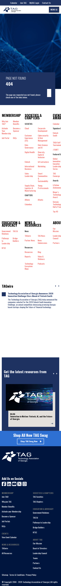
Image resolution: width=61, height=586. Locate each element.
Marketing (41, 166)
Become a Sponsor (16, 129)
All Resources (7, 553)
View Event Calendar (9, 537)
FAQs (15, 138)
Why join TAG (6, 501)
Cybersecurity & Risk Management (43, 138)
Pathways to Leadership (41, 522)
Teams (35, 558)
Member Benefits (16, 122)
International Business (29, 167)
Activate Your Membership (6, 131)
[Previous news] (55, 286)
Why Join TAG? (5, 122)
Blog (39, 252)
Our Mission (37, 543)
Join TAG (23, 2)
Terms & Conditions (17, 574)
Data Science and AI (43, 146)
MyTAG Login (34, 2)
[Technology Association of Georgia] (12, 9)
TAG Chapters (38, 501)
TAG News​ (41, 236)
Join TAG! (5, 496)
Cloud (27, 128)
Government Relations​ (6, 232)
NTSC (35, 532)
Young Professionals (43, 187)
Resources (29, 252)
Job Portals (6, 521)
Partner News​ (30, 240)
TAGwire (28, 236)
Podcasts (41, 263)
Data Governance (29, 146)
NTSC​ (4, 248)
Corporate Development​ (42, 129)
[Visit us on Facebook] (4, 483)
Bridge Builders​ (16, 239)
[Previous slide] (53, 374)
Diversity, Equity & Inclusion (41, 155)
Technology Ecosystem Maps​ (29, 266)
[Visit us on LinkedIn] (9, 483)
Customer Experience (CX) (29, 138)
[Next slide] (56, 374)
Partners (36, 563)
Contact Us (46, 2)
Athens (27, 200)
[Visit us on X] (20, 483)
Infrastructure (43, 162)
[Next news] (58, 286)
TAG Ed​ (15, 231)
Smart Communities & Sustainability (43, 177)
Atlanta (40, 200)
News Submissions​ (42, 241)
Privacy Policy (31, 574)
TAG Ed (35, 517)
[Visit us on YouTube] (14, 483)
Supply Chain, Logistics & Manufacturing (30, 188)
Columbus (28, 204)
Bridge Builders (38, 527)
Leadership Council (40, 553)
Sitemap (5, 574)
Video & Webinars (41, 257)
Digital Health (30, 152)
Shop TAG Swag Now (28, 441)
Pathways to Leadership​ (6, 241)
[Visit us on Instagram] (25, 483)
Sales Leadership (29, 174)
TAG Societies (38, 496)
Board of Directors (40, 548)
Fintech (27, 162)
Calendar (13, 2)
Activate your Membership (11, 511)
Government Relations (41, 512)
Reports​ (28, 256)
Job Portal (5, 138)
